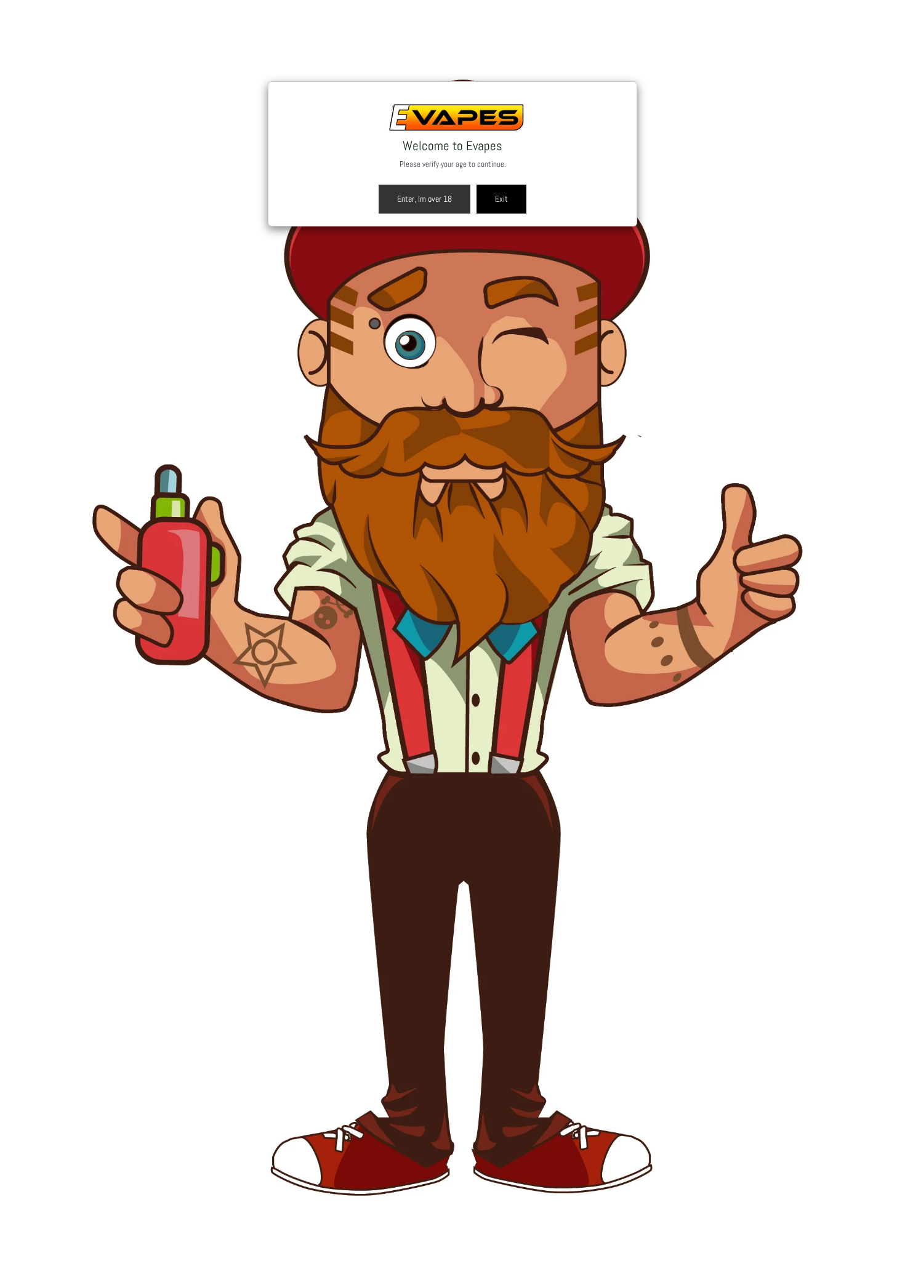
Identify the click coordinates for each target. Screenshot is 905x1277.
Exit (501, 198)
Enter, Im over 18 (424, 198)
